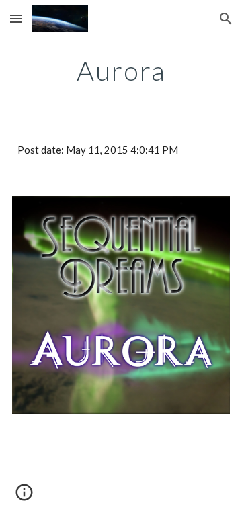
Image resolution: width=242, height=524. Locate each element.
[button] (16, 18)
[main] (121, 70)
